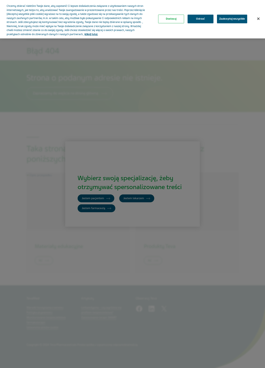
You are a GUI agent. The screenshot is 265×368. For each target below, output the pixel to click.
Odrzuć (200, 18)
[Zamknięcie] (258, 18)
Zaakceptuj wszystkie (232, 18)
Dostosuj (171, 18)
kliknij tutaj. (91, 34)
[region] (132, 19)
